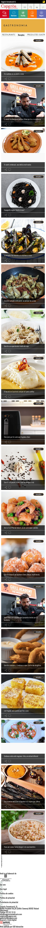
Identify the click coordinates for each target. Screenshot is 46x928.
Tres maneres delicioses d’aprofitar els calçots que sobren (22, 801)
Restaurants (8, 35)
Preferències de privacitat (9, 902)
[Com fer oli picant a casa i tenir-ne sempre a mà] (23, 468)
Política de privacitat (7, 897)
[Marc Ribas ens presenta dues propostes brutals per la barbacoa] (23, 605)
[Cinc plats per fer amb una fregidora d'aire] (23, 423)
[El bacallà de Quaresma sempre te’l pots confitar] (23, 377)
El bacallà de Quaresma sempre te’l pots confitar (19, 391)
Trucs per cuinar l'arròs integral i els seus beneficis (19, 847)
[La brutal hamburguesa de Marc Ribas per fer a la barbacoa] (23, 105)
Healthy (23, 15)
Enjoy (32, 15)
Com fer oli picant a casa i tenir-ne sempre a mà (19, 482)
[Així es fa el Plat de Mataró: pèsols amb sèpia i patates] (23, 513)
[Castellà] (37, 7)
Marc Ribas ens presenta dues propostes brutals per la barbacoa (21, 618)
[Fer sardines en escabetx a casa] (23, 59)
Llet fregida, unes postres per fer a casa (16, 710)
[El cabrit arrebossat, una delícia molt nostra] (23, 150)
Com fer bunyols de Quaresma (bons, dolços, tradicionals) (22, 574)
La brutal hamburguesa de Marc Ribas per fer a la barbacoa (22, 119)
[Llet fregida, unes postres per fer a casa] (23, 696)
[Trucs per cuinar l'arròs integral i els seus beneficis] (23, 832)
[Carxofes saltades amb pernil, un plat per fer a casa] (23, 286)
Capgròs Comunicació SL (8, 2)
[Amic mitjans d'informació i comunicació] (23, 923)
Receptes (21, 35)
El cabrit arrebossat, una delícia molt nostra (17, 164)
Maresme (14, 15)
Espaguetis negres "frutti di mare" (14, 210)
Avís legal (3, 889)
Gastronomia (16, 25)
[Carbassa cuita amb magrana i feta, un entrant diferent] (23, 742)
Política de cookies (6, 893)
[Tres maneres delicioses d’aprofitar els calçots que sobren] (23, 787)
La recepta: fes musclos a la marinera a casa (18, 255)
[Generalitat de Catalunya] (23, 877)
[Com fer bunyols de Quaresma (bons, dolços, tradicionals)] (23, 560)
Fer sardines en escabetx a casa (14, 73)
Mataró (4, 15)
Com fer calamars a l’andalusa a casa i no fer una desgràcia (22, 665)
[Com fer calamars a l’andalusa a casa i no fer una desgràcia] (23, 651)
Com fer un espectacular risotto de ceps (16, 346)
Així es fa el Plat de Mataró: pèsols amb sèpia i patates (21, 527)
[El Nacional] (44, 2)
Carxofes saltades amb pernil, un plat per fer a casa (20, 300)
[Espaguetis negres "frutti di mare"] (23, 196)
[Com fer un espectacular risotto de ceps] (23, 332)
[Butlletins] (43, 7)
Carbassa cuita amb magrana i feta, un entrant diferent (21, 756)
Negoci (41, 15)
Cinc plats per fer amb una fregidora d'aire (17, 437)
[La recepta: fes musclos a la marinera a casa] (23, 241)
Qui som (3, 884)
